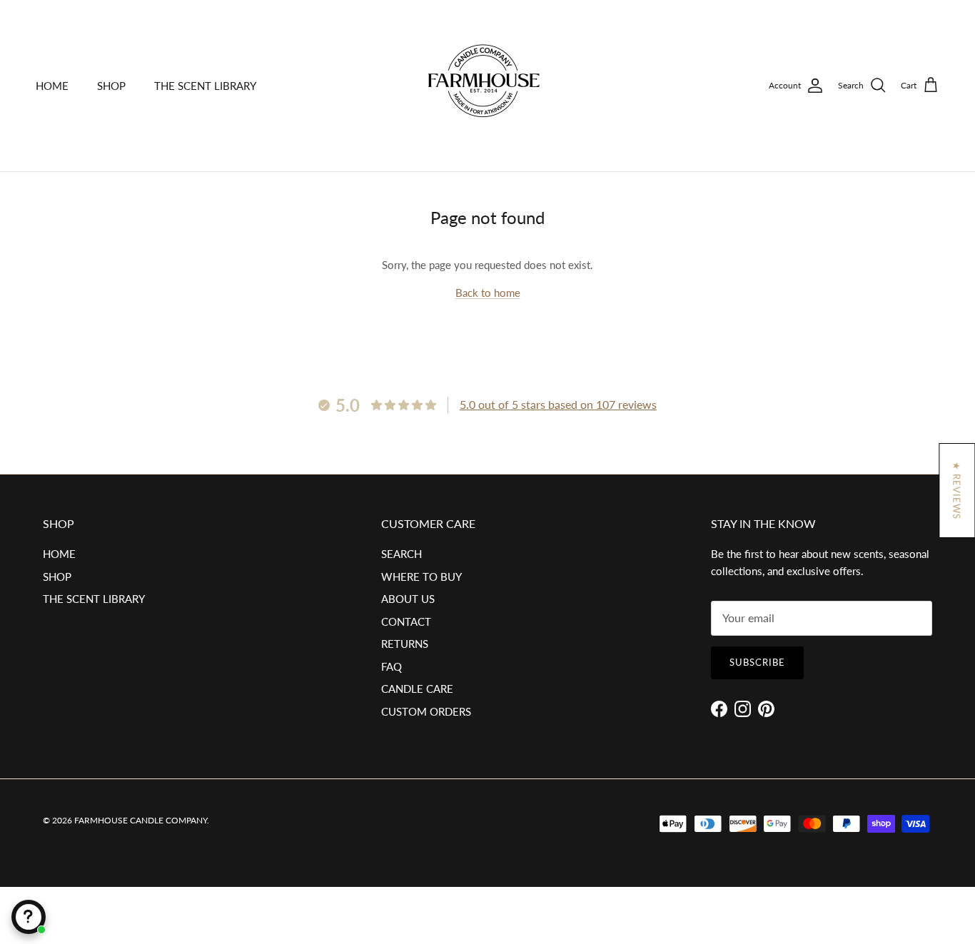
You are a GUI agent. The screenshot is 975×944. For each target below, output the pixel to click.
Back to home (487, 292)
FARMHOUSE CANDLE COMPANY (140, 820)
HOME (52, 85)
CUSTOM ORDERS (426, 711)
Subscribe (757, 662)
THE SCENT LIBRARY (205, 85)
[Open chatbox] (28, 917)
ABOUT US (408, 598)
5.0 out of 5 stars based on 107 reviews (558, 404)
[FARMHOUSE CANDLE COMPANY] (487, 85)
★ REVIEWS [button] (956, 490)
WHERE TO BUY (421, 576)
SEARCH (401, 553)
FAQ (391, 666)
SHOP (111, 85)
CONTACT (406, 621)
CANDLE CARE (417, 688)
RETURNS (404, 643)
